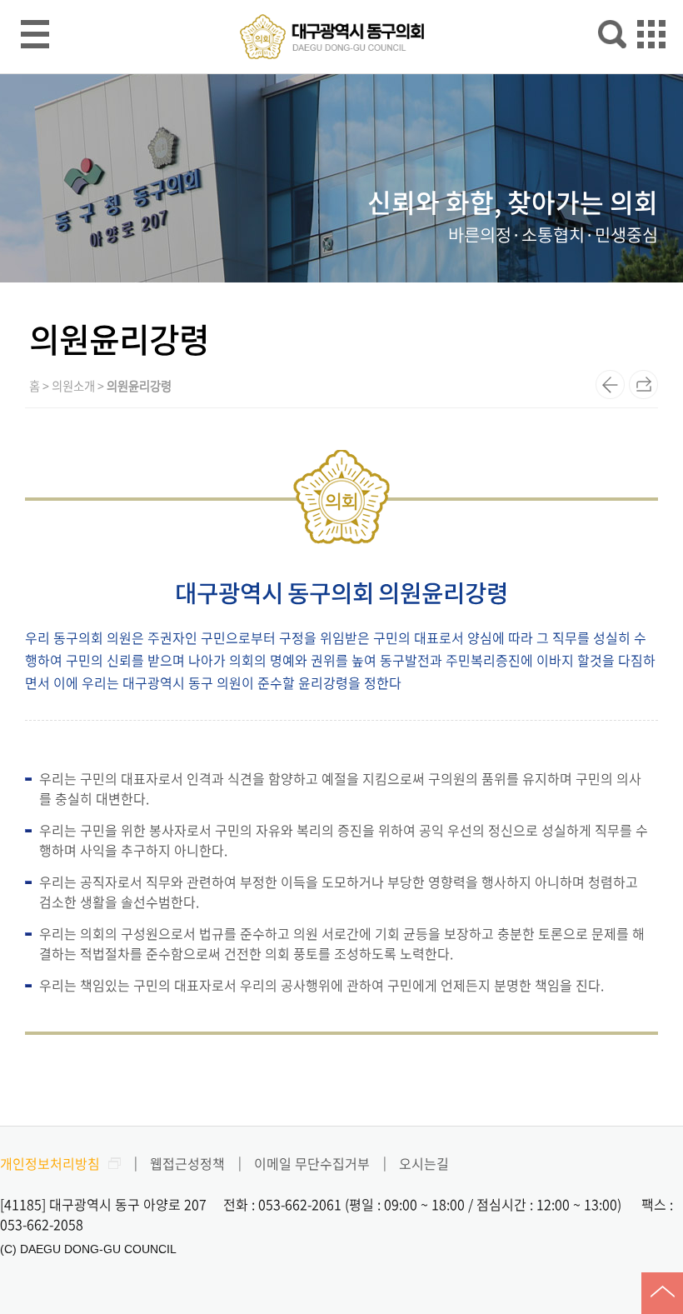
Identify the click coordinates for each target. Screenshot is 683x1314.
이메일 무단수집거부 (312, 1163)
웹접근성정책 (187, 1163)
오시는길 (424, 1163)
